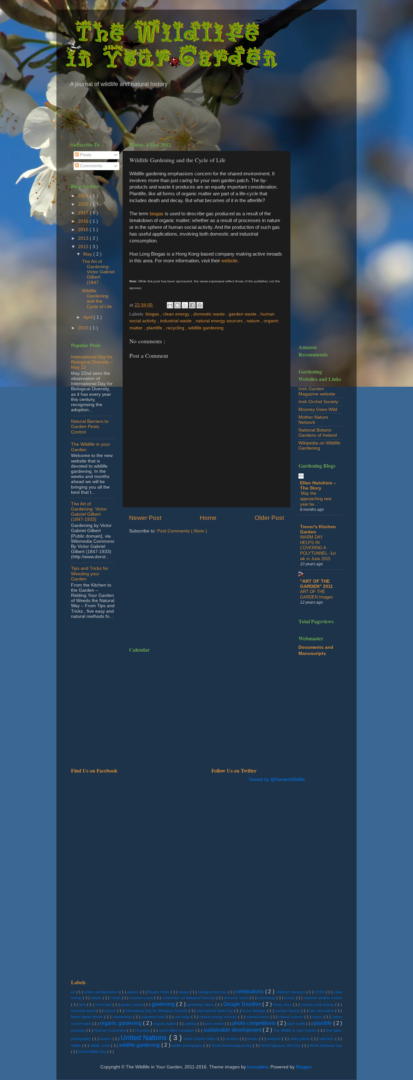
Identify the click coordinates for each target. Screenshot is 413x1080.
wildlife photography (188, 1045)
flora (83, 1005)
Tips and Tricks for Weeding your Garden (89, 573)
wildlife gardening (206, 328)
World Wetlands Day (326, 1045)
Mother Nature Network (313, 420)
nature (254, 320)
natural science (291, 1017)
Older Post (269, 517)
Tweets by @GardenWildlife (276, 779)
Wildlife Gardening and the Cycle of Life (97, 298)
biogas (157, 213)
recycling (176, 328)
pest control (215, 1024)
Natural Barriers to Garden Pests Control (89, 426)
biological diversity (213, 992)
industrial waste (176, 320)
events (290, 998)
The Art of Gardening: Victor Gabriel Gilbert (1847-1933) (89, 511)
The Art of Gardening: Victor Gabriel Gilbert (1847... (98, 272)
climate (97, 998)
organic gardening (121, 1023)
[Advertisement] (206, 112)
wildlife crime (100, 1045)
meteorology (123, 1017)
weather (233, 1039)
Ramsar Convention (111, 1030)
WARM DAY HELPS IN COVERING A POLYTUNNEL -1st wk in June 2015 (318, 548)
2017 (84, 212)
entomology (267, 998)
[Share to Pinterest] (199, 305)
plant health (296, 1024)
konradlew (257, 1067)
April (88, 317)
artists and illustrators (101, 992)
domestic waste (209, 314)
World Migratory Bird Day (281, 1045)
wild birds (327, 1039)
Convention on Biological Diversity (189, 998)
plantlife (155, 328)
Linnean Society (288, 1011)
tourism (106, 1039)
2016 (84, 221)
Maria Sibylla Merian (87, 1017)
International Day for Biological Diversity (157, 1011)
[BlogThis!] (177, 305)
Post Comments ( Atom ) (182, 531)
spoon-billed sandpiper (177, 1030)
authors (133, 992)
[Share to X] (185, 305)
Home (208, 517)
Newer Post (145, 517)
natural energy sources (220, 320)
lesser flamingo (254, 1011)
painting (191, 1024)
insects (111, 1011)
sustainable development (233, 1030)
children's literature (291, 992)
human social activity (318, 1005)
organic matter (165, 1024)
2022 (84, 195)
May (88, 254)
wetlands (274, 1039)
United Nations (145, 1038)
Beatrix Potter (159, 992)
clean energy (177, 314)
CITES (320, 992)
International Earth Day (215, 1011)
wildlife (76, 1045)
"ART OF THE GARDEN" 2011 (316, 584)
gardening (164, 1004)
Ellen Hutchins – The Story (318, 486)
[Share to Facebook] (192, 305)
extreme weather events (323, 998)
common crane (142, 998)
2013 (84, 238)
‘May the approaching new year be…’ (315, 498)
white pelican (300, 1039)
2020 (84, 204)
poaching (78, 1030)
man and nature (322, 1011)
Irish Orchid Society (318, 401)
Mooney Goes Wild (317, 409)
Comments (90, 165)
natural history (258, 1017)
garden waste (243, 314)
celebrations (250, 991)
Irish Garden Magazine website (316, 391)
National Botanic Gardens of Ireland (317, 433)
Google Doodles (242, 1004)
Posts (85, 154)
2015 (84, 229)
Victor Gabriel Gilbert (201, 1039)
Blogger (303, 1067)
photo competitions (254, 1023)
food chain (104, 1005)
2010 (84, 328)
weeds (253, 1039)
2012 (84, 246)
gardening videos (201, 1005)
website (229, 260)
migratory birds (154, 1017)
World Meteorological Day (232, 1045)
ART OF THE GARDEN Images (316, 594)
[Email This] (170, 305)
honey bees (283, 1005)
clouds (116, 998)
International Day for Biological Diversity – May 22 (92, 362)
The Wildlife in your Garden (295, 1030)
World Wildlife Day (92, 1052)
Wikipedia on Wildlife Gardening (319, 446)
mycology (183, 1017)
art (73, 992)
